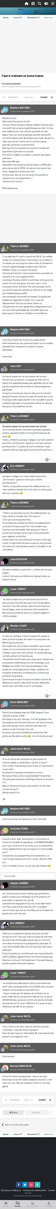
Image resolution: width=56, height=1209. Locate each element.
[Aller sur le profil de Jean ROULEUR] (5, 561)
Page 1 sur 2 (29, 97)
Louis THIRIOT (18, 589)
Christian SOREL (19, 828)
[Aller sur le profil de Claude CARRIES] (5, 885)
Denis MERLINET (19, 702)
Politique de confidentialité (34, 1190)
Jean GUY (15, 366)
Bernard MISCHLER (21, 1066)
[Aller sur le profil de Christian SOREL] (5, 831)
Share (14, 1112)
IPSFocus (17, 1190)
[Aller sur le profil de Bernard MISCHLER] (5, 1068)
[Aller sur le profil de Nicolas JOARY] (5, 628)
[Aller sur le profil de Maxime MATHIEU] (5, 110)
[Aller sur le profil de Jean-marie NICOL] (5, 751)
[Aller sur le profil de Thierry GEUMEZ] (5, 248)
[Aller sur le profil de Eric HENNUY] (5, 468)
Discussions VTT (33, 87)
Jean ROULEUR (18, 559)
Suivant (44, 97)
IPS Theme (5, 1190)
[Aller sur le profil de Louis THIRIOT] (5, 591)
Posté (22, 111)
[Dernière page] (51, 97)
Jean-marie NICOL (20, 748)
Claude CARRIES (19, 883)
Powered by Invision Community (28, 1196)
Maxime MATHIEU (13, 84)
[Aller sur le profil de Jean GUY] (5, 368)
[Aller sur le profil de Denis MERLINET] (5, 704)
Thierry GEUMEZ (19, 246)
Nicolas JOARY (18, 625)
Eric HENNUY (17, 466)
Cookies (51, 1190)
